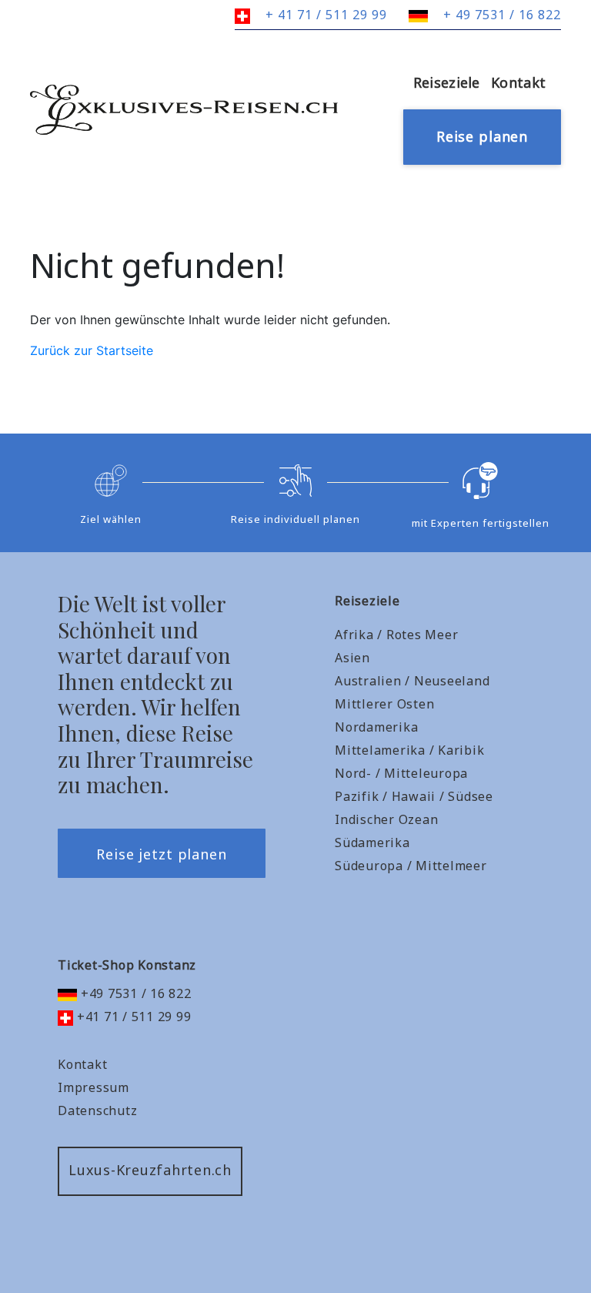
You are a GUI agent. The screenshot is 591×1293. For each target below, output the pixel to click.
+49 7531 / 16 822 (134, 993)
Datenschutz (97, 1110)
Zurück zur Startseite (91, 350)
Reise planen (482, 136)
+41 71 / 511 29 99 (132, 1016)
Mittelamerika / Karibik (409, 750)
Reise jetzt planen (161, 854)
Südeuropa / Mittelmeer (411, 865)
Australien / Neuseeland (412, 680)
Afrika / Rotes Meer (396, 634)
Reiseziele (446, 82)
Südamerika (372, 842)
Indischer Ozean (386, 819)
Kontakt (518, 82)
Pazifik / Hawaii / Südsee (414, 796)
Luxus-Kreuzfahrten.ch (150, 1170)
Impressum (93, 1087)
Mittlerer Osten (384, 703)
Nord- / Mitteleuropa (401, 773)
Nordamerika (376, 727)
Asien (352, 657)
